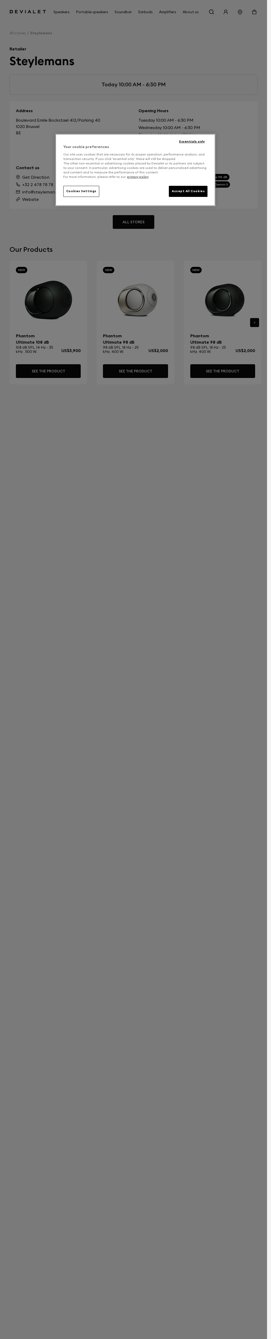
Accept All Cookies (188, 191)
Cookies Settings (81, 191)
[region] (135, 170)
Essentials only (192, 141)
